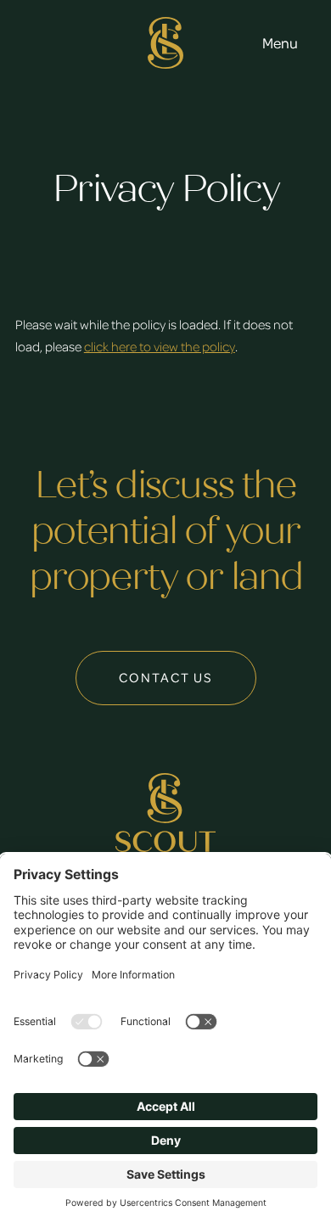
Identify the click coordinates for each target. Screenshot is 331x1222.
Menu (280, 42)
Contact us (166, 677)
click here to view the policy (159, 346)
